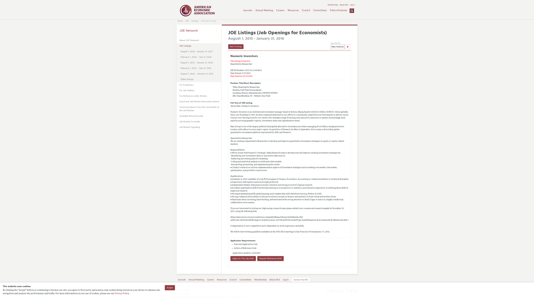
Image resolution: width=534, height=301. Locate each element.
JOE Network (189, 30)
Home (180, 21)
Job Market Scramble (189, 121)
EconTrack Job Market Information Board (199, 101)
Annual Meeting (264, 10)
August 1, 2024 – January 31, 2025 (197, 73)
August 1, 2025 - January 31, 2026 (197, 62)
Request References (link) (270, 258)
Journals (247, 10)
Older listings (187, 79)
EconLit (306, 10)
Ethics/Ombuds (338, 10)
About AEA (344, 5)
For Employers (186, 84)
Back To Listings (236, 47)
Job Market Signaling (189, 127)
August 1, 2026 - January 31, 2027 (197, 51)
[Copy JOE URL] (347, 46)
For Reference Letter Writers (193, 96)
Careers (280, 10)
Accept (170, 287)
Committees (320, 10)
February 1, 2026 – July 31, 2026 (196, 57)
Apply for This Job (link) (243, 258)
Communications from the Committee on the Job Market (199, 109)
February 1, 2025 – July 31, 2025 (196, 68)
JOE (187, 21)
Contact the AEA (301, 279)
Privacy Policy (122, 294)
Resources (293, 10)
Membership (333, 5)
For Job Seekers (187, 90)
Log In (352, 5)
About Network (189, 40)
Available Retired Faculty (191, 116)
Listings (194, 21)
